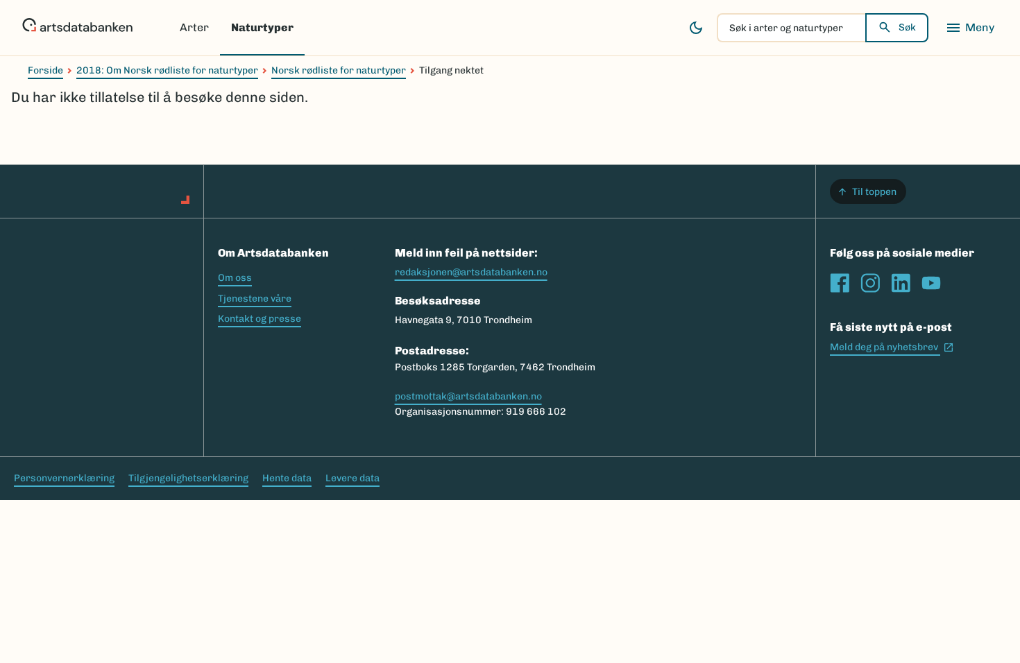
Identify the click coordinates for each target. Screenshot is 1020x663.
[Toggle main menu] (970, 27)
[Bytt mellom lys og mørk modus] (695, 27)
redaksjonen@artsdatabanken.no (471, 272)
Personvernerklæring (64, 478)
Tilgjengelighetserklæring (188, 478)
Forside (45, 70)
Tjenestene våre (254, 298)
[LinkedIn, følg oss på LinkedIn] (900, 283)
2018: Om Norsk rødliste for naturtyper (167, 70)
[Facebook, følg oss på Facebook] (839, 283)
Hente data (287, 478)
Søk (907, 27)
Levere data (352, 478)
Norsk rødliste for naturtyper (338, 70)
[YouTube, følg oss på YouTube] (931, 283)
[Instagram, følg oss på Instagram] (870, 283)
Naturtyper (262, 27)
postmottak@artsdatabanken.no (468, 396)
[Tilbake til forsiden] (77, 28)
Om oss (235, 278)
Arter (194, 27)
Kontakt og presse (259, 319)
